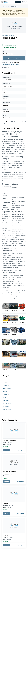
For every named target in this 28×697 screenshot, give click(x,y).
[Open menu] (25, 2)
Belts (4, 397)
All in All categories (8, 379)
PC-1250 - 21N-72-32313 (9, 440)
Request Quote (20, 450)
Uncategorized (7, 409)
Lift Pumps (6, 406)
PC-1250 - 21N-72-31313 (9, 472)
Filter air (5, 535)
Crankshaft (6, 385)
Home (3, 6)
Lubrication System (8, 403)
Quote (18, 2)
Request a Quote (15, 58)
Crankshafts (6, 394)
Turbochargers (7, 388)
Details (7, 450)
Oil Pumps (6, 400)
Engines (5, 391)
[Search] (22, 2)
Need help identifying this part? (11, 64)
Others (7, 6)
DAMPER (5, 503)
